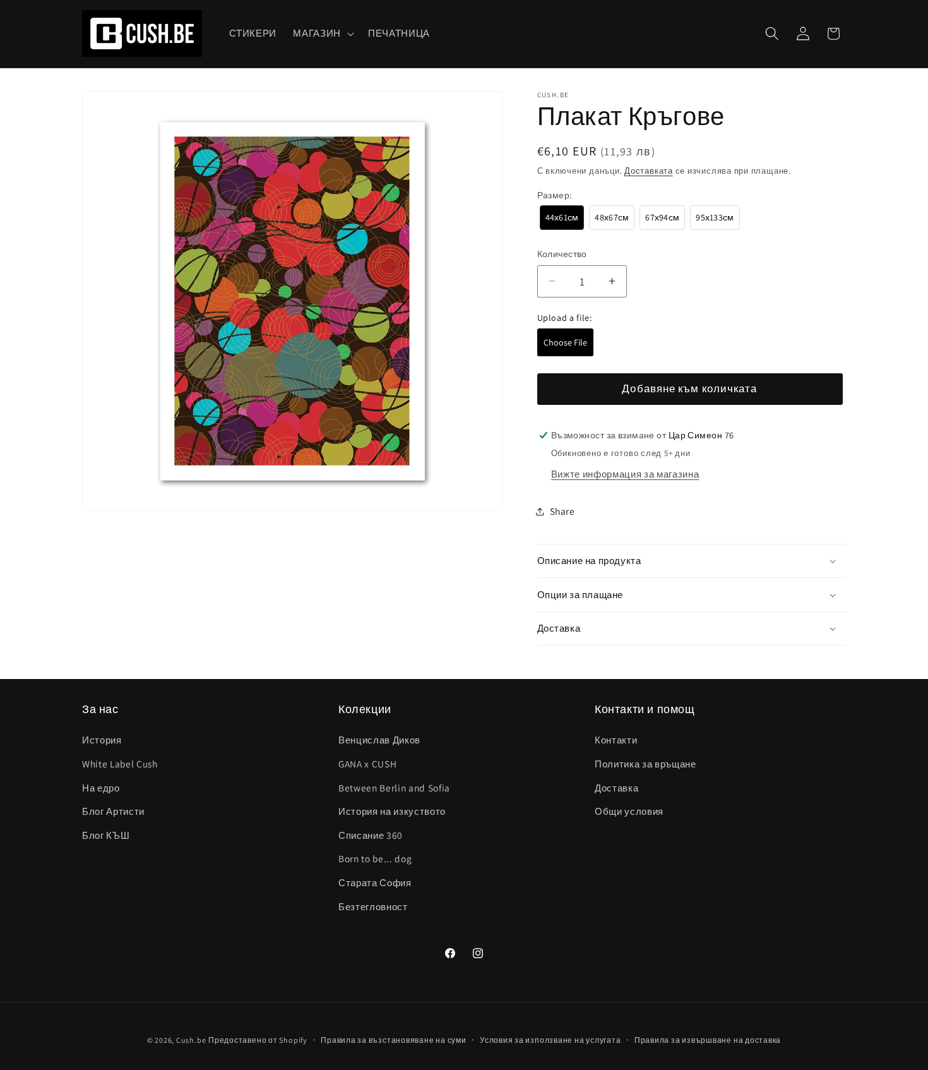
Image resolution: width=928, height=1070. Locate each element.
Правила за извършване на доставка (707, 1040)
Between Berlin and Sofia (394, 787)
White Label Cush (120, 763)
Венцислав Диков (379, 739)
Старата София (375, 882)
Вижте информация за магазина (625, 473)
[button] (322, 33)
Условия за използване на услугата (550, 1040)
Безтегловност (373, 906)
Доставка (616, 787)
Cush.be (191, 1040)
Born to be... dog (375, 858)
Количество (562, 254)
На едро (101, 787)
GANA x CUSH (367, 763)
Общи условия (629, 811)
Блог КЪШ (105, 835)
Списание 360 (370, 835)
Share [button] (562, 511)
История (102, 739)
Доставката (648, 170)
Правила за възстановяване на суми (393, 1040)
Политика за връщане (645, 763)
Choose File (565, 342)
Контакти (616, 739)
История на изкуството (392, 811)
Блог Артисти (113, 811)
